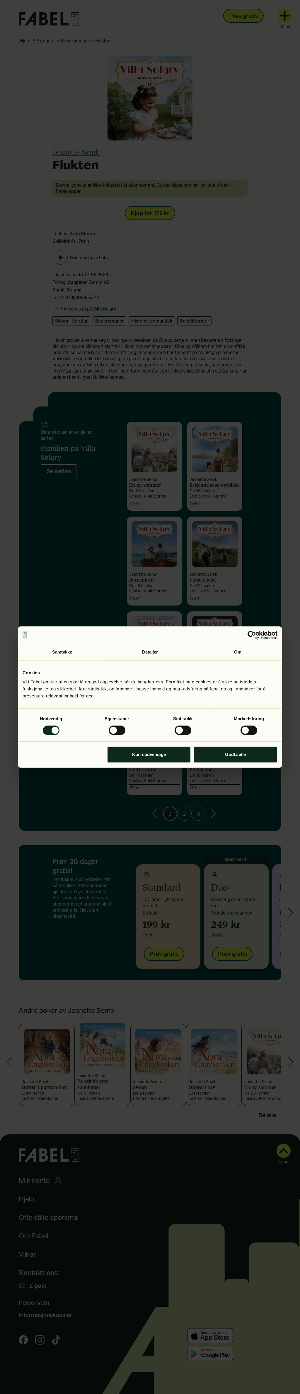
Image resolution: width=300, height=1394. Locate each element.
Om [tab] (237, 651)
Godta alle (235, 754)
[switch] (117, 730)
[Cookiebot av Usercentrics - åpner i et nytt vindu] (251, 635)
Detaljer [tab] (150, 651)
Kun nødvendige (149, 754)
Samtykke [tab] (62, 651)
